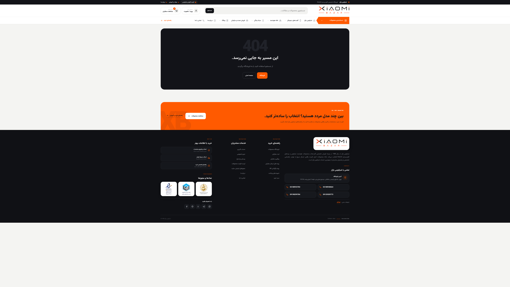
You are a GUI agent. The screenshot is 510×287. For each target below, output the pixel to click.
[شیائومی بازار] (334, 10)
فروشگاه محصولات (273, 149)
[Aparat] (192, 206)
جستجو (209, 10)
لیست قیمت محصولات (238, 164)
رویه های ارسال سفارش (272, 164)
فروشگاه (262, 75)
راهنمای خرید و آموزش (176, 115)
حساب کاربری (241, 149)
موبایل (339, 202)
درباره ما (163, 2)
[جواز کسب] (186, 189)
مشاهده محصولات (197, 116)
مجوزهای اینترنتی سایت (238, 168)
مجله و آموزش (173, 2)
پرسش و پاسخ (241, 159)
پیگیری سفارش (275, 159)
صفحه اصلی (249, 75)
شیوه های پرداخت (274, 173)
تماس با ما (242, 178)
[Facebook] (186, 206)
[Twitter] (198, 206)
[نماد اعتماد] (169, 189)
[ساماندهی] (204, 189)
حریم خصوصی (241, 154)
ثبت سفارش (275, 154)
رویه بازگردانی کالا (274, 168)
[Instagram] (209, 206)
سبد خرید (276, 178)
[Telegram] (203, 206)
